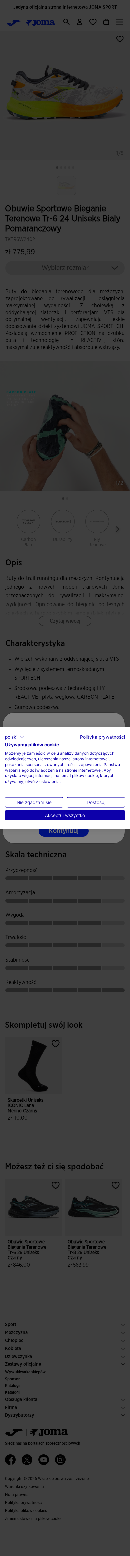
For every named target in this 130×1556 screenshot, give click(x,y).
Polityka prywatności (102, 736)
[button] (15, 737)
